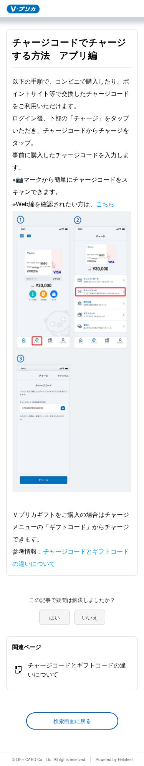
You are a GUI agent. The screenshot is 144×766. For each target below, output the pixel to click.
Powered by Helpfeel (114, 759)
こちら (105, 203)
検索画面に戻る (72, 721)
